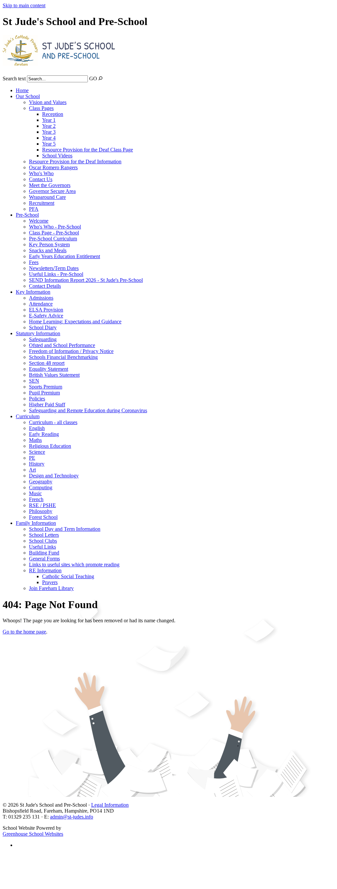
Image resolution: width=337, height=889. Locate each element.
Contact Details (45, 286)
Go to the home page (24, 631)
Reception (52, 114)
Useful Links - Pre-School (56, 274)
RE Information (45, 570)
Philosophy (40, 511)
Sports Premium (45, 387)
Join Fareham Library (51, 588)
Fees (34, 262)
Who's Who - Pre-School (55, 226)
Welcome (38, 221)
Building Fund (44, 552)
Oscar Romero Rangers (53, 167)
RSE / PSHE (42, 505)
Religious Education (50, 446)
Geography (40, 481)
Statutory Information (38, 333)
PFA (34, 209)
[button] (100, 78)
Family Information (36, 523)
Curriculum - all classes (53, 422)
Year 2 (49, 126)
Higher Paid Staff (47, 404)
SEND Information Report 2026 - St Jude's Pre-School (86, 280)
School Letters (44, 535)
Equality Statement (48, 369)
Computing (40, 487)
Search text (14, 78)
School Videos (57, 155)
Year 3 (49, 132)
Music (35, 493)
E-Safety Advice (46, 315)
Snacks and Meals (47, 250)
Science (37, 452)
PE (32, 458)
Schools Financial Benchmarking (63, 357)
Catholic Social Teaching (68, 576)
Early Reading (44, 434)
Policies (37, 398)
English (37, 428)
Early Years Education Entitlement (64, 256)
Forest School (43, 517)
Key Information (33, 292)
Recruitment (41, 203)
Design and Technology (54, 475)
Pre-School (27, 215)
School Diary (43, 327)
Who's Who (41, 173)
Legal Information (110, 805)
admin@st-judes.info (71, 817)
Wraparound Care (47, 197)
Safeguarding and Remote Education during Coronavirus (88, 410)
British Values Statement (54, 375)
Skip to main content (24, 5)
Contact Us (40, 179)
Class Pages (41, 108)
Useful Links (42, 547)
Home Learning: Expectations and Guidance (75, 321)
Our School (28, 96)
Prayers (50, 582)
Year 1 (49, 120)
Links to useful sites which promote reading (74, 564)
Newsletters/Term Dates (54, 268)
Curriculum (27, 416)
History (36, 464)
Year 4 (49, 138)
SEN (34, 381)
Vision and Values (47, 102)
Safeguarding (43, 339)
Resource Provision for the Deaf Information (75, 161)
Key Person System (49, 244)
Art (32, 469)
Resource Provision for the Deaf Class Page (87, 149)
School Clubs (43, 541)
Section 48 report (47, 363)
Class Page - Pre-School (54, 232)
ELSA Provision (46, 309)
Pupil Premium (44, 392)
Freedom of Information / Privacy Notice (71, 351)
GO (93, 78)
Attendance (41, 304)
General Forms (44, 558)
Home (22, 90)
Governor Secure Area (52, 191)
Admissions (41, 298)
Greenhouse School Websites (33, 834)
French (36, 499)
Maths (35, 440)
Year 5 (49, 144)
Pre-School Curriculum (53, 238)
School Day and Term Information (64, 529)
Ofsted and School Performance (62, 345)
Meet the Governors (49, 185)
